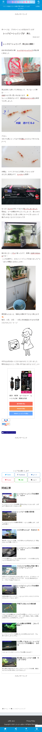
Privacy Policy (30, 721)
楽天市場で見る (21, 404)
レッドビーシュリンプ (9, 432)
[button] (38, 388)
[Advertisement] (21, 20)
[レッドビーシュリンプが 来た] (25, 479)
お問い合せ (11, 721)
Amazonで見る (21, 408)
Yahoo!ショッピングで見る (21, 413)
